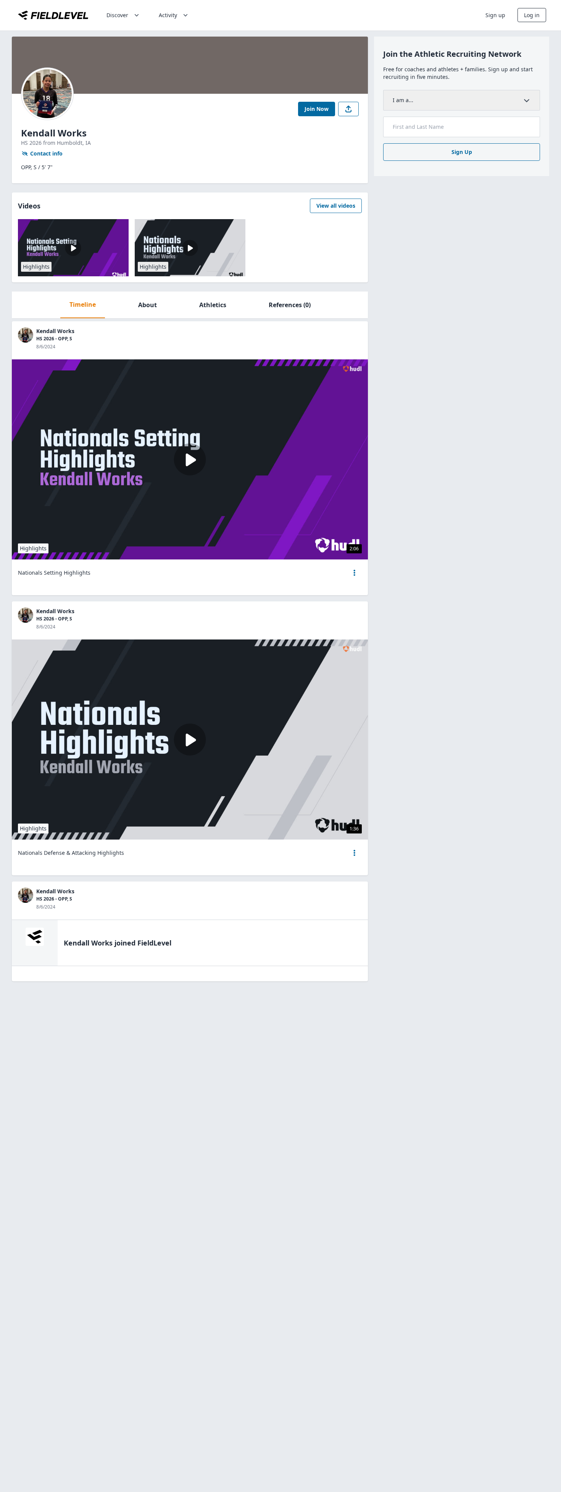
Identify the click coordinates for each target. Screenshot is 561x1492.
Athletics (212, 305)
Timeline (82, 304)
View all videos (335, 205)
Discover (117, 15)
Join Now (317, 108)
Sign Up (461, 151)
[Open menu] (354, 573)
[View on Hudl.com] (352, 368)
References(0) (290, 305)
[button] (354, 573)
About (147, 305)
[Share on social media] (348, 109)
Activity (168, 15)
